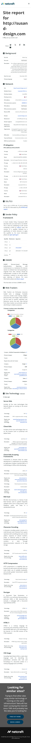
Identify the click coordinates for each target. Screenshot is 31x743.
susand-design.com (22, 115)
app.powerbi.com (23, 679)
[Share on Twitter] (15, 45)
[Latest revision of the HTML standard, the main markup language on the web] (26, 608)
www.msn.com (23, 557)
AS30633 (24, 103)
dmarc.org (19, 279)
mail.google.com (23, 617)
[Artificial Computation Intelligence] (26, 352)
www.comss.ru (23, 585)
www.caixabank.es (22, 492)
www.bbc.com (23, 491)
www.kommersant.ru (22, 387)
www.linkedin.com (22, 450)
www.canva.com (23, 646)
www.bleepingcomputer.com (20, 419)
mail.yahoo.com (23, 647)
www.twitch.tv (23, 677)
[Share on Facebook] (19, 45)
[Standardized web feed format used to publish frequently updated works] (26, 512)
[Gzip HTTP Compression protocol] (26, 579)
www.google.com (23, 447)
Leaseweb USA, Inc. (22, 91)
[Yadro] (26, 378)
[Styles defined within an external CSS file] (26, 669)
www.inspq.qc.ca (23, 372)
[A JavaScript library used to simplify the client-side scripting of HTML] (26, 470)
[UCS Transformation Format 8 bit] (26, 550)
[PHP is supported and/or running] (26, 413)
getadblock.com (23, 375)
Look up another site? (11, 37)
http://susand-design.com (20, 88)
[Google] (26, 364)
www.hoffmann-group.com (20, 374)
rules (18, 227)
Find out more (15, 716)
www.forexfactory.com (21, 421)
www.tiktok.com (23, 559)
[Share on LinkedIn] (24, 45)
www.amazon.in (23, 478)
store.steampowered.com (21, 479)
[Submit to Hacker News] (10, 47)
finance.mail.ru (23, 388)
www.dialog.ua (15, 388)
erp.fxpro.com (23, 649)
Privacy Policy (22, 736)
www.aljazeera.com (22, 523)
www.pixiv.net (23, 422)
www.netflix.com (23, 556)
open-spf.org (13, 235)
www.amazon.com (22, 676)
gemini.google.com (22, 618)
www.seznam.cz (23, 586)
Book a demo (15, 722)
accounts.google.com (22, 615)
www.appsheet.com (22, 521)
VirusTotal (24, 100)
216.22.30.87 (18, 247)
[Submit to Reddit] (10, 45)
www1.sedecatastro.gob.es (20, 489)
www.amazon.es (23, 588)
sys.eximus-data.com (22, 481)
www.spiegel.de (23, 520)
